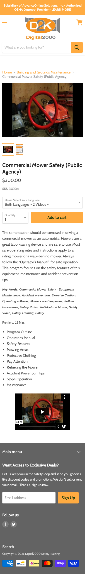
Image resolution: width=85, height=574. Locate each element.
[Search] (77, 47)
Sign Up (68, 497)
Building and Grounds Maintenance (43, 72)
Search (8, 546)
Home (7, 72)
